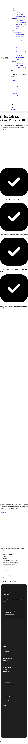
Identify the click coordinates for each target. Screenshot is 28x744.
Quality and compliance (21, 24)
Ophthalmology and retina (21, 51)
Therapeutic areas (17, 32)
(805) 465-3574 (14, 93)
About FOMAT (19, 55)
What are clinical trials (20, 16)
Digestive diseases (19, 38)
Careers (17, 59)
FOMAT (2, 2)
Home (14, 8)
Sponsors (15, 18)
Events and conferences (21, 67)
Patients (14, 10)
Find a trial (18, 12)
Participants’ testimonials (10, 684)
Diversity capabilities (20, 57)
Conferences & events (9, 713)
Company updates (19, 63)
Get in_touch (14, 109)
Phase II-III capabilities (10, 698)
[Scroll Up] (0, 741)
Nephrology (18, 47)
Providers (15, 30)
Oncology (18, 49)
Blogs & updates (19, 65)
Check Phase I (3, 512)
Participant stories (19, 14)
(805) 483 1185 (14, 80)
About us (15, 53)
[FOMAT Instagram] (11, 634)
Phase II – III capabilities (21, 22)
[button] (14, 743)
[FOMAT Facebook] (3, 634)
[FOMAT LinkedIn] (7, 634)
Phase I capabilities (20, 20)
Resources (15, 61)
